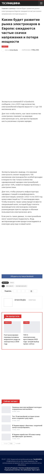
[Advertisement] (22, 77)
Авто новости (9, 286)
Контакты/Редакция (11, 468)
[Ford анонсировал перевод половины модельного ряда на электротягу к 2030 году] (12, 327)
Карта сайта (36, 470)
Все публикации (26, 470)
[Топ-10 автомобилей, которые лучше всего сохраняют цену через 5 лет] (6, 418)
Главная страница (8, 8)
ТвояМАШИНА (37, 459)
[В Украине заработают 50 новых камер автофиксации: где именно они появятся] (6, 437)
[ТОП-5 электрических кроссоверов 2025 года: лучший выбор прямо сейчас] (31, 327)
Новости (5, 46)
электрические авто (21, 286)
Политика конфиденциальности (29, 468)
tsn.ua (12, 282)
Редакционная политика (12, 470)
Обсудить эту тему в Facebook (22, 276)
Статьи (26, 322)
